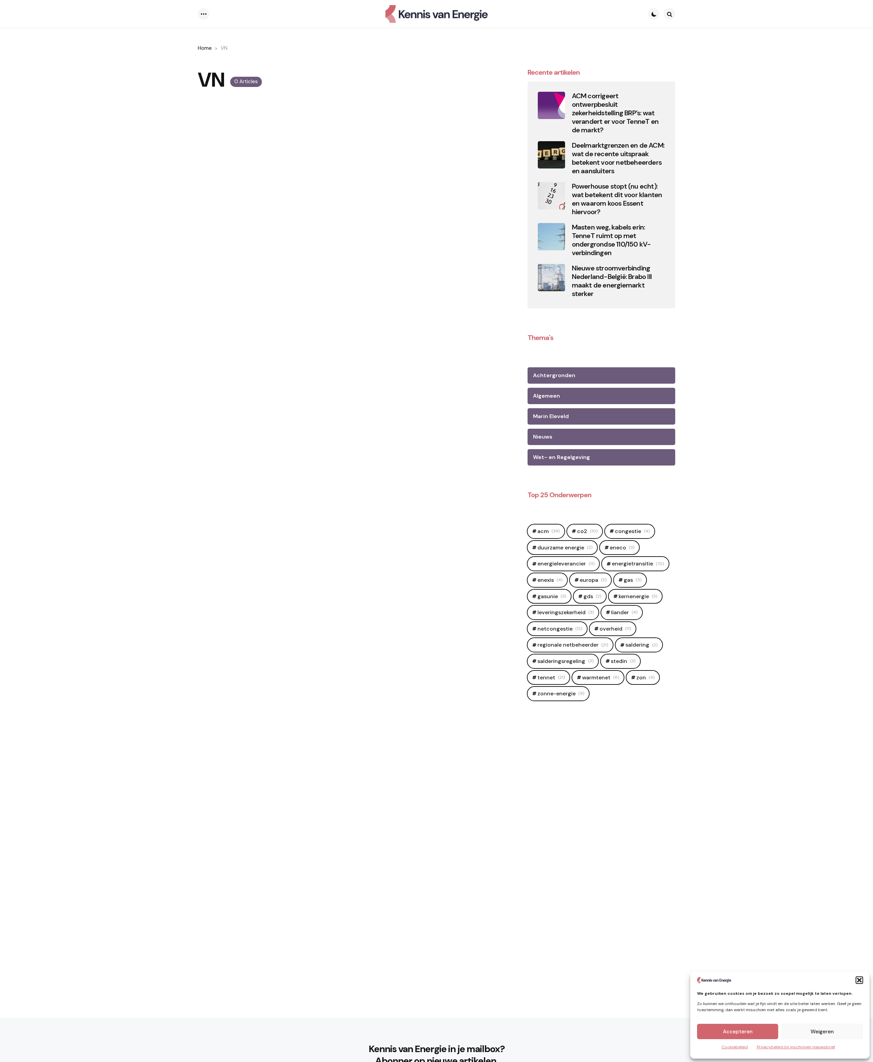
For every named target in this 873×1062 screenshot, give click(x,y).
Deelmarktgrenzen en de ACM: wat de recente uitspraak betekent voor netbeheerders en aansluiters (618, 158)
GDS (592, 596)
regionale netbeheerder (572, 644)
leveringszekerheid (565, 612)
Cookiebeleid (735, 1047)
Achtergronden (554, 375)
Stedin (623, 661)
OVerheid (615, 628)
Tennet (551, 677)
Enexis (549, 580)
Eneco (622, 547)
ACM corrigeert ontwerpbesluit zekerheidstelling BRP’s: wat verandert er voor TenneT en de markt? (615, 113)
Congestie (632, 531)
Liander (624, 612)
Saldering (641, 644)
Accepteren (738, 1031)
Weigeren (822, 1031)
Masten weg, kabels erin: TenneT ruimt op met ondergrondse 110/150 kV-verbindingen (611, 240)
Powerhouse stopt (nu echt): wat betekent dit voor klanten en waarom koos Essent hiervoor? (617, 199)
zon (645, 677)
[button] (859, 980)
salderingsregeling (565, 661)
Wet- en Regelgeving (561, 457)
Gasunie (551, 596)
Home (205, 48)
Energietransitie (638, 563)
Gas (632, 580)
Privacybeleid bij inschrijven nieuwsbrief (796, 1047)
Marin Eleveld (551, 416)
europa (593, 580)
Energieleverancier (565, 563)
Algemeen (546, 395)
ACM (548, 531)
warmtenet (600, 677)
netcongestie (559, 628)
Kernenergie (638, 596)
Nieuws (542, 436)
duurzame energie (564, 547)
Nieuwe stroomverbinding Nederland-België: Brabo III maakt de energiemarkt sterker (612, 281)
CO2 (587, 531)
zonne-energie (560, 693)
